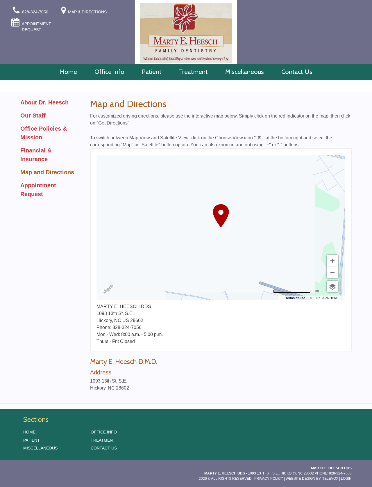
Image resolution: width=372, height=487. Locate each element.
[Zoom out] (332, 272)
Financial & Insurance (35, 154)
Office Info (104, 432)
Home (29, 432)
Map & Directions (87, 12)
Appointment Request (36, 27)
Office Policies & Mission (43, 133)
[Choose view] (332, 286)
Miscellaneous (40, 448)
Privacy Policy (268, 479)
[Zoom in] (332, 260)
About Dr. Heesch (44, 102)
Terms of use (295, 298)
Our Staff (33, 115)
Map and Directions (47, 172)
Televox (330, 479)
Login (346, 479)
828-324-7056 (35, 12)
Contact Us (104, 448)
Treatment (103, 440)
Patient (31, 440)
